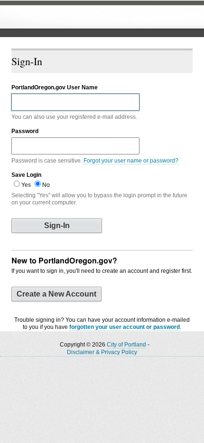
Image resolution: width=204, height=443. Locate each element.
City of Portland (126, 344)
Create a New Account (56, 294)
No (46, 185)
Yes (26, 185)
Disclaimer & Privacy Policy (102, 352)
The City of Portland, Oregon (78, 17)
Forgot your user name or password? (130, 160)
